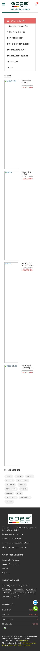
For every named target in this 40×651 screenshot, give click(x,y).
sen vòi (8, 476)
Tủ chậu (24, 489)
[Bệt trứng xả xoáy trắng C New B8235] (11, 415)
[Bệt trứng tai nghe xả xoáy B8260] (11, 312)
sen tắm (19, 476)
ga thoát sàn (22, 480)
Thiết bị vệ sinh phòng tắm (17, 26)
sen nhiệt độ (25, 497)
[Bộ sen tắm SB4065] (11, 215)
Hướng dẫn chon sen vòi (17, 56)
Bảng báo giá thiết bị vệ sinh (18, 44)
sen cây (30, 476)
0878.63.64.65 (16, 539)
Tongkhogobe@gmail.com (20, 543)
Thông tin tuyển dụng (16, 32)
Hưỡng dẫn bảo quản (16, 50)
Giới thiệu (6, 573)
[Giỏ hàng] (35, 5)
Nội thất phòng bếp (15, 38)
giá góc (9, 493)
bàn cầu (22, 484)
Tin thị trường (12, 62)
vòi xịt (19, 493)
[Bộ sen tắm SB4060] (11, 124)
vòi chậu (9, 480)
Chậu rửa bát (11, 489)
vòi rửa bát (10, 484)
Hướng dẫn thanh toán (11, 564)
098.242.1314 (18, 534)
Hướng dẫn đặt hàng (10, 560)
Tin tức (10, 67)
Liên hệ (5, 568)
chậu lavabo (11, 497)
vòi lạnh (9, 501)
